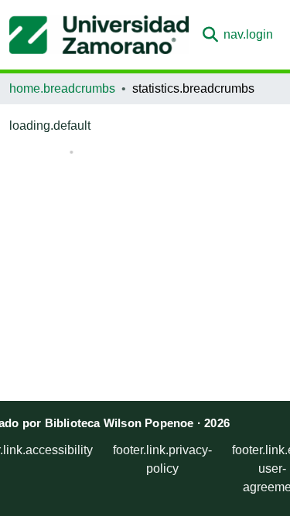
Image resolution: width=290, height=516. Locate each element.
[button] (99, 34)
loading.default (49, 125)
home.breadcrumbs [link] (62, 88)
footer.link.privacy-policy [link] (162, 459)
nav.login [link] (248, 34)
